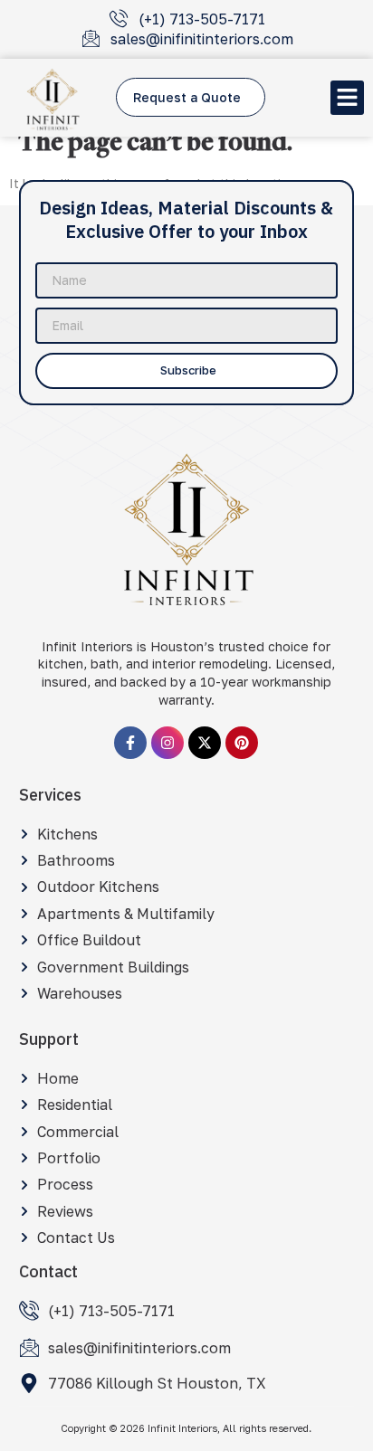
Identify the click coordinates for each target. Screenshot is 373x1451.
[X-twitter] (204, 742)
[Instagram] (167, 742)
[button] (347, 98)
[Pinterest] (241, 742)
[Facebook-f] (130, 742)
